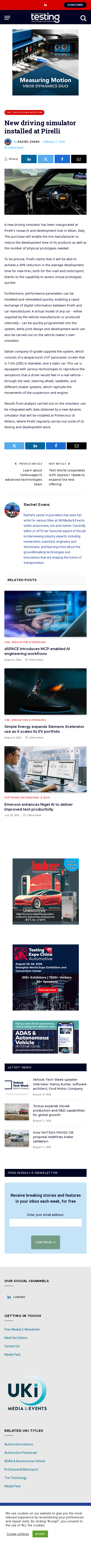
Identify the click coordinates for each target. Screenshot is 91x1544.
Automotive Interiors (18, 1444)
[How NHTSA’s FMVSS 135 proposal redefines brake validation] (17, 1138)
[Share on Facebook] (62, 159)
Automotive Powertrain (20, 1452)
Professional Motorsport (21, 1469)
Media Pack (12, 1354)
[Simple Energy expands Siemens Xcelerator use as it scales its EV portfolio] (45, 691)
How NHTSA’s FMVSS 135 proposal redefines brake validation (53, 1137)
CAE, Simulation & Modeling (24, 112)
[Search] (83, 18)
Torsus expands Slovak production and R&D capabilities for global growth (59, 1110)
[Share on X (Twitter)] (45, 159)
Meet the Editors (15, 1338)
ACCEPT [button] (40, 1534)
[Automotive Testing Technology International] (45, 18)
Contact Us (12, 1346)
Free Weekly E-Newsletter (22, 1329)
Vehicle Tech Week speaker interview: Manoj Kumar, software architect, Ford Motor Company (60, 1084)
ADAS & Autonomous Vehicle (24, 1461)
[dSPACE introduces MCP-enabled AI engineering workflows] (45, 614)
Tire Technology (15, 1478)
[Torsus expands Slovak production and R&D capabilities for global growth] (17, 1111)
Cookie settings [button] (18, 1534)
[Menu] (7, 18)
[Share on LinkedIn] (29, 159)
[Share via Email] (79, 159)
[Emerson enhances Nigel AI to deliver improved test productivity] (45, 769)
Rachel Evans (29, 141)
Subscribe (75, 4)
